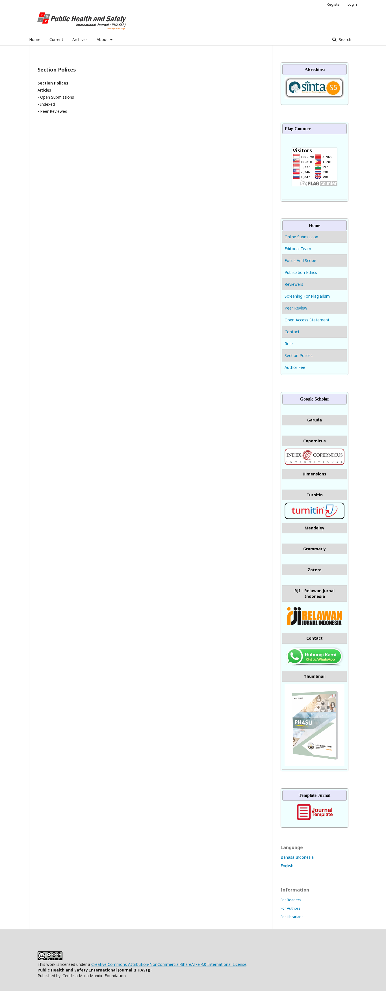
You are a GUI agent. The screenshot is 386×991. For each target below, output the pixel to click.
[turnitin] (314, 517)
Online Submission (302, 236)
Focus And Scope (300, 260)
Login (352, 4)
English (287, 865)
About (103, 39)
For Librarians (292, 916)
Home (34, 39)
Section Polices (299, 355)
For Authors (290, 908)
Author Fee (295, 367)
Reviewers (294, 284)
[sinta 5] (314, 97)
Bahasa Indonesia (297, 857)
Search (344, 39)
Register (334, 4)
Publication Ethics (301, 272)
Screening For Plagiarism (307, 296)
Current (56, 39)
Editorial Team (298, 248)
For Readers (291, 899)
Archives (80, 39)
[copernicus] (314, 463)
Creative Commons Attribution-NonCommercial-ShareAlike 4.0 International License (168, 964)
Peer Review (296, 308)
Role (289, 343)
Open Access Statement (307, 320)
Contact (292, 331)
